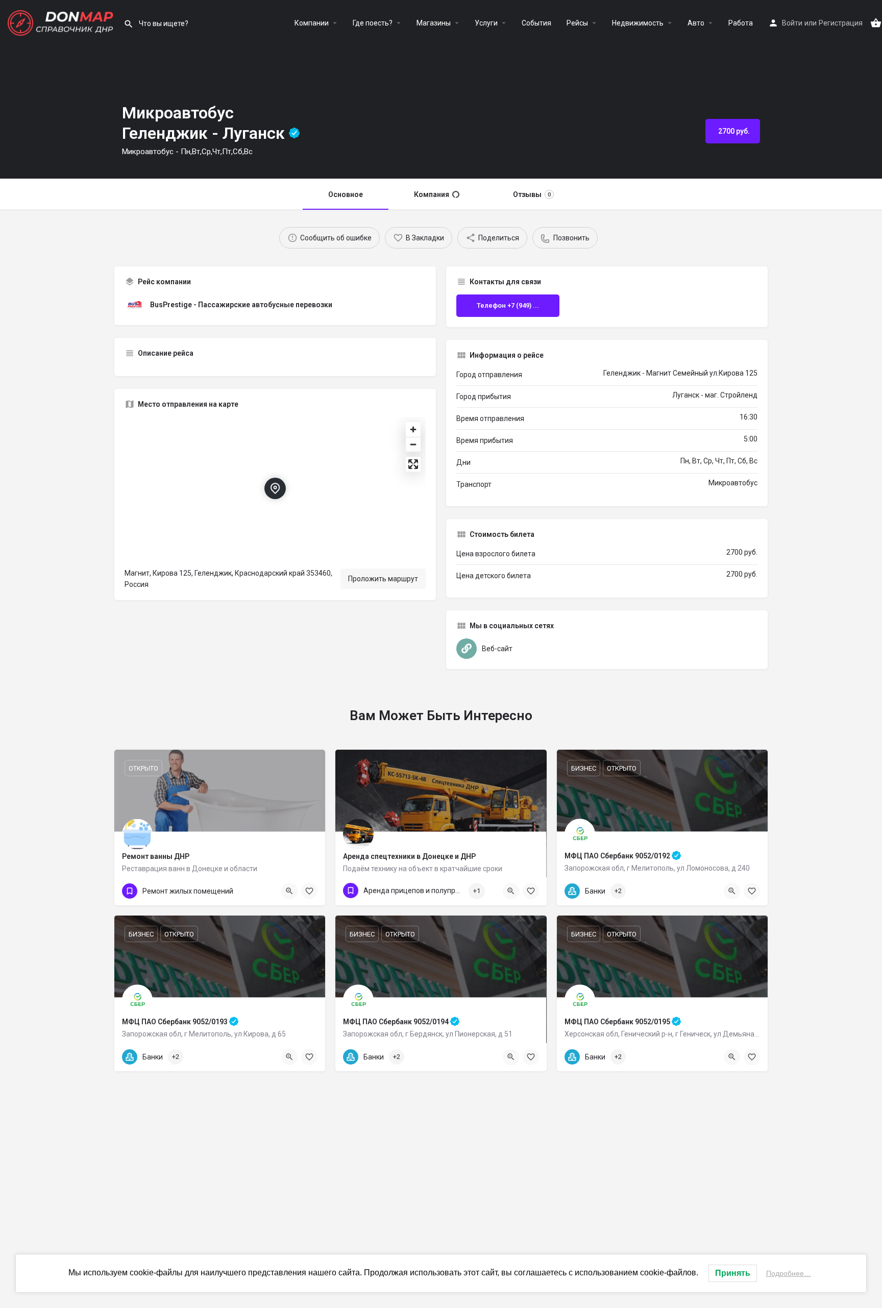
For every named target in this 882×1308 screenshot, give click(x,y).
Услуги (486, 23)
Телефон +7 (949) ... (508, 305)
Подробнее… (788, 1273)
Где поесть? (373, 23)
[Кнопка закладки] (752, 891)
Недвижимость (638, 23)
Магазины (433, 23)
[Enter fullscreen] (413, 464)
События (536, 23)
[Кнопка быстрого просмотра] (732, 891)
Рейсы (577, 23)
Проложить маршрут (383, 579)
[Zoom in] (413, 429)
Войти (792, 23)
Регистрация (841, 23)
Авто (696, 23)
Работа (740, 23)
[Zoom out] (413, 444)
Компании (312, 23)
